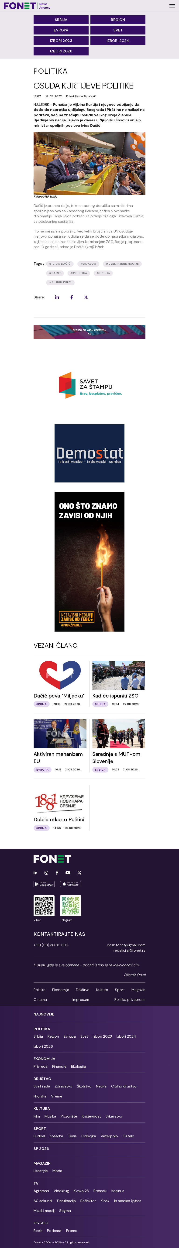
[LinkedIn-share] (57, 297)
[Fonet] (27, 5)
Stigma (65, 1210)
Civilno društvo (124, 1086)
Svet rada (42, 1086)
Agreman (41, 1190)
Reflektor (88, 1200)
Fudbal (39, 1136)
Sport (120, 989)
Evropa (61, 30)
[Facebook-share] (71, 297)
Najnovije (44, 1014)
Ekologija (78, 1066)
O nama (40, 999)
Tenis (72, 1136)
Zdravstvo (63, 1086)
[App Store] (70, 884)
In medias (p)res (127, 1200)
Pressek (100, 1190)
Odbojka (88, 1136)
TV (36, 1183)
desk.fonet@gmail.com (126, 945)
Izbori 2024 (118, 40)
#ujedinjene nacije (122, 264)
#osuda (103, 273)
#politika (78, 273)
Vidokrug (61, 1190)
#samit (55, 273)
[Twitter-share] (86, 297)
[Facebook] (57, 873)
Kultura (102, 989)
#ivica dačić (60, 264)
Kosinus (117, 1190)
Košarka (56, 1136)
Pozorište (69, 1116)
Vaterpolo (109, 1136)
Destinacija (66, 1200)
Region (118, 19)
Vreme (56, 1096)
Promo (71, 1230)
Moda (57, 1170)
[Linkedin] (35, 873)
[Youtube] (67, 873)
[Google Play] (44, 884)
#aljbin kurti (60, 282)
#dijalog (88, 264)
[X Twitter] (79, 873)
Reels (38, 1230)
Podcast (54, 1230)
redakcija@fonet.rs (129, 950)
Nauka (101, 1086)
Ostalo (128, 1136)
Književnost (91, 1116)
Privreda (41, 1066)
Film (37, 1116)
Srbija (61, 19)
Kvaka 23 (81, 1190)
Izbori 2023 (61, 40)
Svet (118, 30)
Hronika (40, 1096)
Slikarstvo (114, 1116)
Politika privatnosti (129, 999)
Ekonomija (60, 989)
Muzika (50, 1116)
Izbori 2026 (61, 51)
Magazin (138, 989)
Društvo (83, 989)
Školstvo (84, 1086)
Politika (39, 989)
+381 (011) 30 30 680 (51, 945)
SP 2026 (41, 1148)
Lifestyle (41, 1170)
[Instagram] (46, 873)
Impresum (80, 999)
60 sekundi (43, 1200)
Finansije (59, 1066)
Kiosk (105, 1200)
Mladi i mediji (44, 1210)
